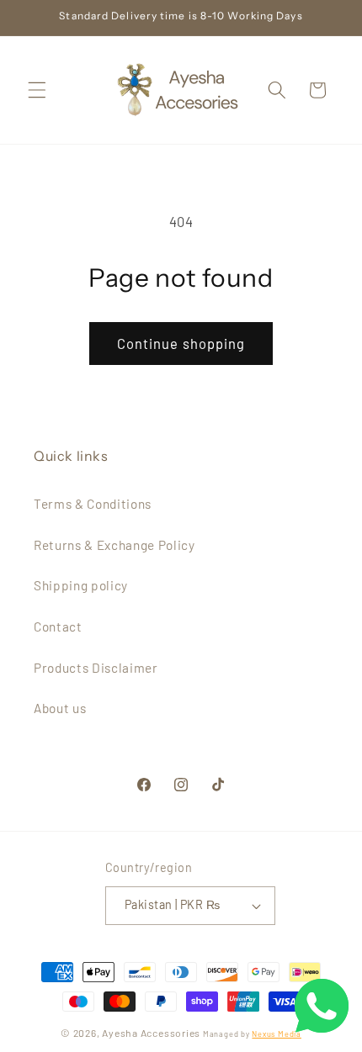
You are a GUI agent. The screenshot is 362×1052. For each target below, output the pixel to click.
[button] (37, 90)
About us (60, 708)
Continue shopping (181, 343)
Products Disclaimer (96, 667)
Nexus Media (276, 1034)
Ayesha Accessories (151, 1033)
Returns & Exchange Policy (114, 544)
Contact (58, 626)
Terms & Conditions (93, 503)
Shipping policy (81, 585)
